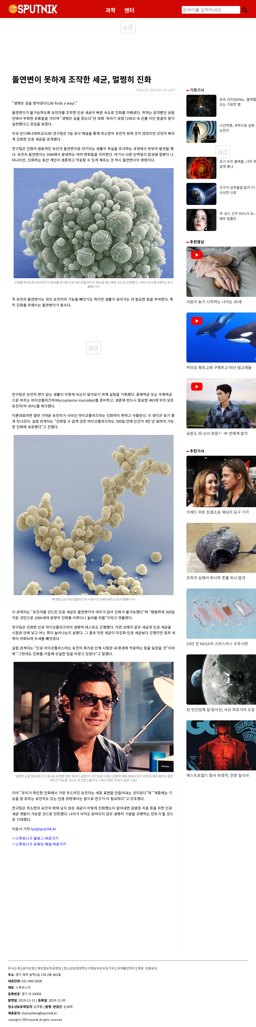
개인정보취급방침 (49, 968)
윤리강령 (29, 968)
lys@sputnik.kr (43, 828)
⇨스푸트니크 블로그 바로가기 (35, 838)
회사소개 (14, 968)
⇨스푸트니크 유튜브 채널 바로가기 (39, 844)
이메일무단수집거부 (100, 968)
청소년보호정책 (74, 968)
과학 (111, 10)
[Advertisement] (90, 55)
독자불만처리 (126, 968)
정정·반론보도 (147, 968)
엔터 (129, 10)
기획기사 (196, 90)
